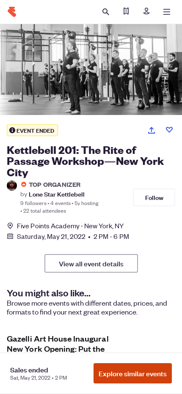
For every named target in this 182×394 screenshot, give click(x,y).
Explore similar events (133, 373)
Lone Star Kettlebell (57, 194)
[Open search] (105, 12)
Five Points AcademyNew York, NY (70, 225)
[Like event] (169, 130)
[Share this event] (151, 130)
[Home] (12, 12)
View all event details (91, 263)
